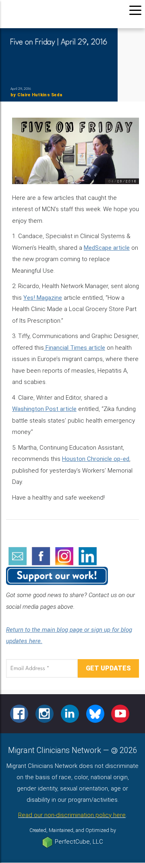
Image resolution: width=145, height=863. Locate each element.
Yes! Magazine (42, 297)
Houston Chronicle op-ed (95, 459)
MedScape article (107, 247)
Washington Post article (44, 409)
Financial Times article (74, 347)
